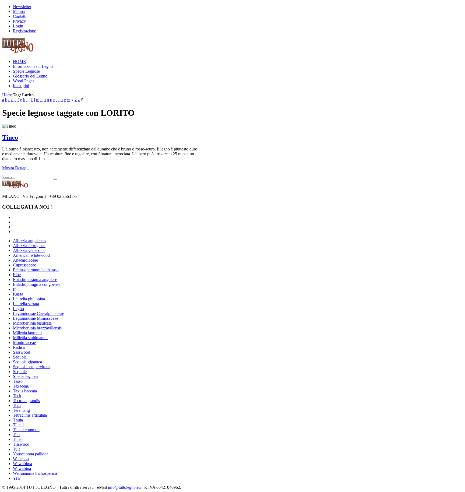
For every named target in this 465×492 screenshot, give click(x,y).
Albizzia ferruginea (29, 245)
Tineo (10, 137)
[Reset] (55, 179)
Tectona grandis (26, 400)
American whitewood (31, 255)
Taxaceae (21, 386)
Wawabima (22, 463)
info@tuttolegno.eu (124, 487)
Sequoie (20, 371)
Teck (17, 395)
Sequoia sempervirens (31, 366)
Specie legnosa (25, 376)
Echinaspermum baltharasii (36, 270)
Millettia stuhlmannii (30, 337)
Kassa (18, 294)
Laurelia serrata (26, 303)
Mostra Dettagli (15, 168)
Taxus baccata (25, 391)
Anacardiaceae (25, 260)
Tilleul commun (26, 429)
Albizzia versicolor (29, 250)
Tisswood (21, 444)
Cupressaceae (24, 265)
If (14, 289)
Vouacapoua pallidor (30, 454)
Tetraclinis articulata (30, 415)
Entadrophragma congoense (36, 284)
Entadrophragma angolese (35, 279)
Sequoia (20, 357)
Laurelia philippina (29, 299)
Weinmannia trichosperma (35, 473)
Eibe (17, 274)
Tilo (16, 434)
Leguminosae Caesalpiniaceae (38, 313)
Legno (18, 308)
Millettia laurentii (27, 333)
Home (7, 95)
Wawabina (22, 468)
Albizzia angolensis (29, 240)
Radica (19, 347)
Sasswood (21, 352)
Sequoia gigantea (27, 362)
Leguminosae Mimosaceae (35, 318)
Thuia (18, 420)
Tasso (18, 381)
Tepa (17, 405)
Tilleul (18, 425)
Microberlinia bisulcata (32, 323)
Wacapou (21, 458)
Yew (17, 478)
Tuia (16, 449)
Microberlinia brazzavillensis (37, 328)
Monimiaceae (24, 342)
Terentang (21, 410)
